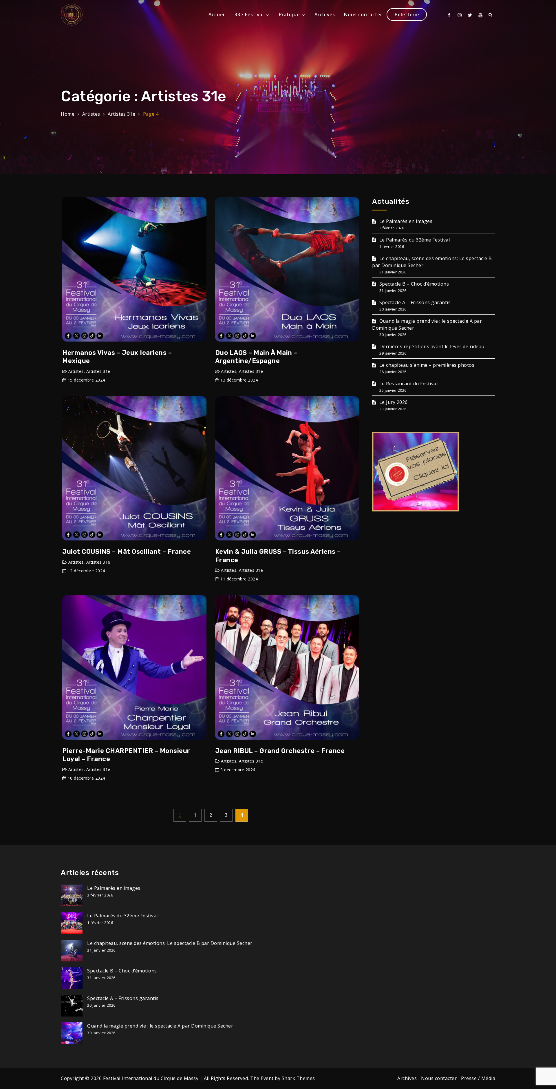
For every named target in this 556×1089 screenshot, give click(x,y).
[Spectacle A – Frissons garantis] (72, 1006)
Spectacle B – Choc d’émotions (414, 284)
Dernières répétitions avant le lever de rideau (431, 346)
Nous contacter (363, 14)
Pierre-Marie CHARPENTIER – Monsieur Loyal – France (126, 755)
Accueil (217, 14)
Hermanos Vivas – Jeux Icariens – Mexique (117, 357)
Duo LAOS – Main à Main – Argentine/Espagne (256, 357)
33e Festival (249, 14)
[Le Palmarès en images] (72, 895)
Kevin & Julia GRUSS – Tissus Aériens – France (278, 556)
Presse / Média (478, 1078)
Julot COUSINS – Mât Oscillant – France (126, 552)
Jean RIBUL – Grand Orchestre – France (280, 751)
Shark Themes (298, 1078)
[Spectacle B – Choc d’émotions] (72, 978)
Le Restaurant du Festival (408, 383)
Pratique (289, 14)
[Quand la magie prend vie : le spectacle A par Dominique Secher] (72, 1033)
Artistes (76, 371)
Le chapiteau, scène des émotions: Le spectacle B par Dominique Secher (170, 943)
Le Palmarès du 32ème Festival (414, 240)
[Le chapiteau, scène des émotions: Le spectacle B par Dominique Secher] (72, 950)
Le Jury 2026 (393, 402)
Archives (324, 14)
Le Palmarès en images (405, 221)
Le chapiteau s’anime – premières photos (426, 365)
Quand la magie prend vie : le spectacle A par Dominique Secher (160, 1026)
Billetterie (406, 14)
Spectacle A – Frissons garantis (415, 302)
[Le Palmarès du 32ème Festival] (72, 923)
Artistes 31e (98, 371)
